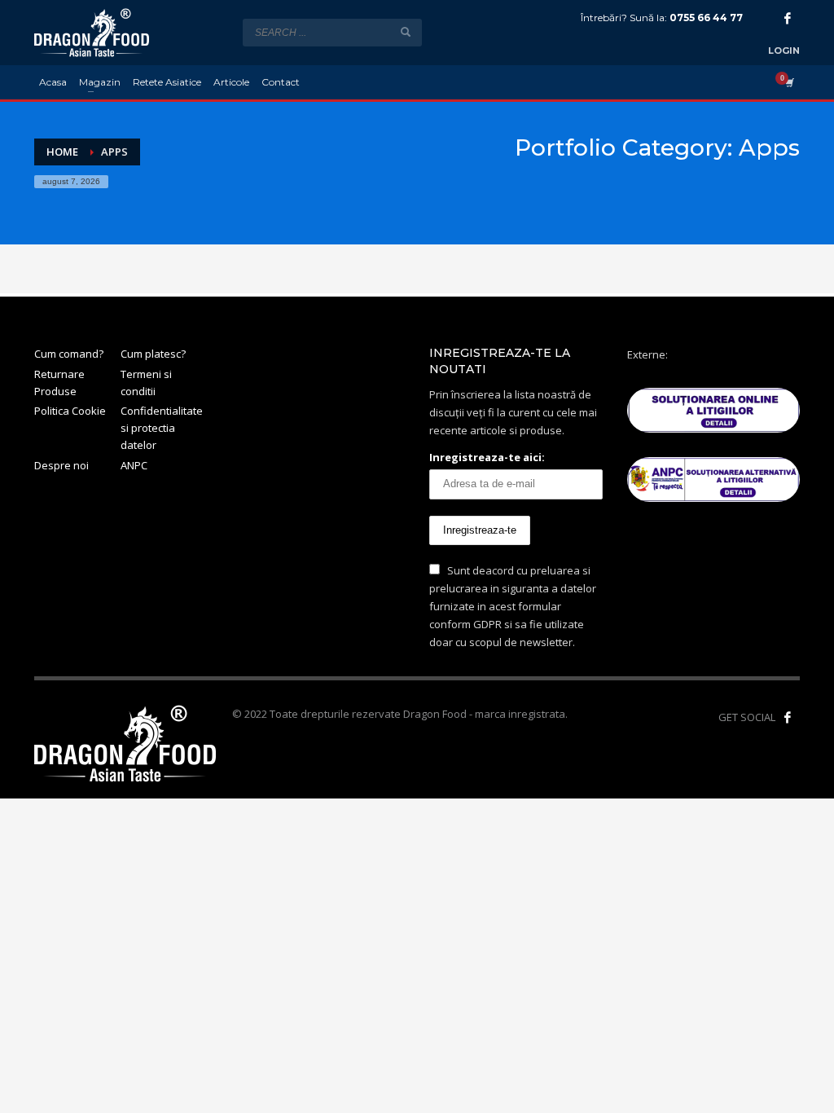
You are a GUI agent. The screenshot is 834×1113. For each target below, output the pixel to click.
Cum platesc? (153, 353)
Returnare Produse (59, 382)
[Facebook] (787, 18)
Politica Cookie (70, 410)
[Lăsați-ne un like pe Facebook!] (787, 717)
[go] (405, 31)
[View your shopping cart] (788, 82)
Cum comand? (68, 353)
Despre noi (61, 465)
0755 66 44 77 (706, 17)
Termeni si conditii (146, 382)
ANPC (134, 465)
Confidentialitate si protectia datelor (162, 427)
